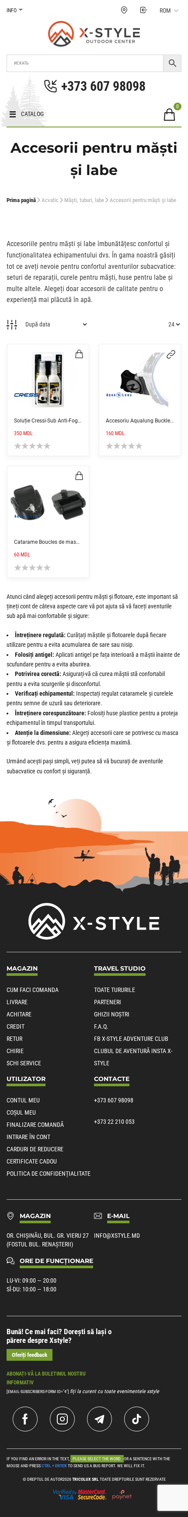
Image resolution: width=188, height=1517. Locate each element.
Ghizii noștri (111, 1014)
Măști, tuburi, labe (84, 200)
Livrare (17, 1002)
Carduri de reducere (35, 1149)
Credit (15, 1026)
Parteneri (107, 1002)
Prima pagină (21, 200)
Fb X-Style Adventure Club (131, 1038)
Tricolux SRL (85, 1479)
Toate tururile (114, 989)
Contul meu (23, 1100)
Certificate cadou (32, 1161)
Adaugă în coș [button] (79, 354)
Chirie (15, 1050)
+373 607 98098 (113, 1100)
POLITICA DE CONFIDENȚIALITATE (49, 1173)
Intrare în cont (28, 1136)
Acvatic (50, 200)
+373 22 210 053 (114, 1121)
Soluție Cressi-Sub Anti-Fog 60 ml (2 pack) (63, 421)
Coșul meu (21, 1112)
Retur (14, 1038)
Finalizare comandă (35, 1124)
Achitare (19, 1014)
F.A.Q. (101, 1026)
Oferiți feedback (29, 1355)
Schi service (24, 1063)
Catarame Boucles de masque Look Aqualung (68, 542)
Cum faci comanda (33, 989)
